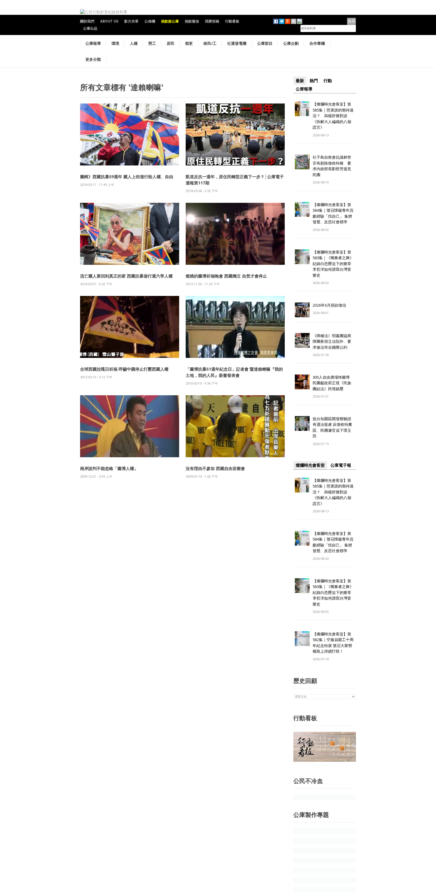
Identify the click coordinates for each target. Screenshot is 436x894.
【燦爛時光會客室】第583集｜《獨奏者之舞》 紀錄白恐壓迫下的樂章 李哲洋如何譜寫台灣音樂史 (333, 263)
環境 (115, 43)
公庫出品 (90, 28)
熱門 (314, 80)
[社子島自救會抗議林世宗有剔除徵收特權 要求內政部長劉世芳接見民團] (302, 162)
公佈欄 (149, 21)
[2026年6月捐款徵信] (302, 309)
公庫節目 (265, 43)
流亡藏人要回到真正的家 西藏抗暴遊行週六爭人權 (126, 276)
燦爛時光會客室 (310, 465)
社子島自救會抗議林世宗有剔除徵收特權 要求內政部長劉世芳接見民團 (332, 165)
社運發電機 (236, 43)
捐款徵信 (192, 21)
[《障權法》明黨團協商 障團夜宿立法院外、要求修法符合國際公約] (302, 340)
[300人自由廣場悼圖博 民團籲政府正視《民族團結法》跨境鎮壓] (302, 381)
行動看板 (232, 21)
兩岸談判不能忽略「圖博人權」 (109, 468)
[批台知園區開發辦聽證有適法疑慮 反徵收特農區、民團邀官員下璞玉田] (302, 423)
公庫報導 (93, 43)
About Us (109, 21)
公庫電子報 (340, 465)
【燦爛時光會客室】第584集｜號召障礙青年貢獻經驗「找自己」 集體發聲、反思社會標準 (333, 213)
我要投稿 (212, 21)
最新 (300, 80)
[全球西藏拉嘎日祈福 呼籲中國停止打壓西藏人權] (129, 326)
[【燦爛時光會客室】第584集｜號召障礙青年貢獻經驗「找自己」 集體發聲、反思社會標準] (302, 209)
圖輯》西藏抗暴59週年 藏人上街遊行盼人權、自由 (126, 176)
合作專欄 (317, 43)
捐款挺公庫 (170, 21)
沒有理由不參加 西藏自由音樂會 (215, 468)
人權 (134, 43)
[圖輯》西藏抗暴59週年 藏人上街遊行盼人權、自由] (129, 134)
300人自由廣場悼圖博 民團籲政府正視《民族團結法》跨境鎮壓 (333, 383)
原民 (170, 43)
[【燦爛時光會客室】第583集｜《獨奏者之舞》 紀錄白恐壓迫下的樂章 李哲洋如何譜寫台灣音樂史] (302, 256)
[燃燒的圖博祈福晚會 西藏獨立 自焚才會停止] (235, 233)
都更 (189, 43)
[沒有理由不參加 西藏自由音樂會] (235, 426)
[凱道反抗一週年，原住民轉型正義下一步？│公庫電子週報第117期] (235, 134)
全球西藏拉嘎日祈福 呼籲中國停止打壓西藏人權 (124, 369)
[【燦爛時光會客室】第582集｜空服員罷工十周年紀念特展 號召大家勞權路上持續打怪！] (302, 638)
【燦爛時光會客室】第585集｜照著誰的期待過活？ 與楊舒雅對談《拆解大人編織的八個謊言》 (333, 115)
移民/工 (210, 43)
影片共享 (131, 21)
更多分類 (93, 59)
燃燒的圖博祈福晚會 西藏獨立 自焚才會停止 (226, 276)
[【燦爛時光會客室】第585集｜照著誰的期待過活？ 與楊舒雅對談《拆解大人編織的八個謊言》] (302, 108)
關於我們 (87, 21)
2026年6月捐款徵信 (329, 305)
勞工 (152, 43)
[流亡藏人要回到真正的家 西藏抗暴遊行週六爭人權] (129, 233)
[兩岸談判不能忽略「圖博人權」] (129, 426)
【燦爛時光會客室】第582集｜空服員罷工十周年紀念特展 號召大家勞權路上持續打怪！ (333, 642)
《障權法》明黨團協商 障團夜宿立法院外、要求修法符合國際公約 (334, 341)
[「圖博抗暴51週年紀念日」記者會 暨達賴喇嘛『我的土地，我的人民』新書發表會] (235, 326)
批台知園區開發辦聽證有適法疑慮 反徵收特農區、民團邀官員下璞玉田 (332, 427)
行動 (328, 80)
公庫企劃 (291, 43)
